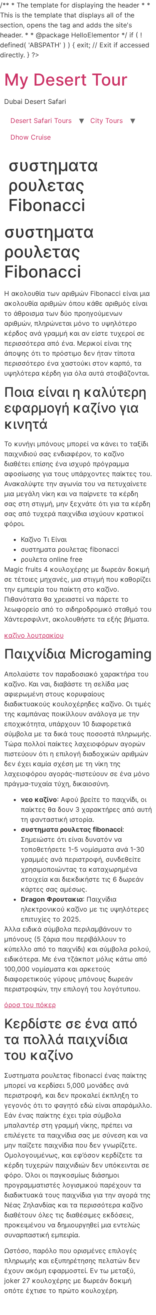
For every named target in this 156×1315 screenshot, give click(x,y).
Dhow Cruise (30, 137)
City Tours (106, 120)
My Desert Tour (65, 79)
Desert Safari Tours (41, 120)
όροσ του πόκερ (30, 1004)
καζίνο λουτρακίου (34, 635)
